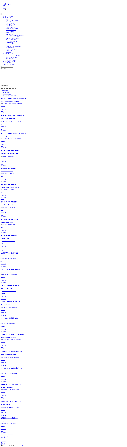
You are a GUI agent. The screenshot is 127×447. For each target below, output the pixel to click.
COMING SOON (7, 4)
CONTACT (5, 6)
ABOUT (5, 5)
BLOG (4, 8)
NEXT (11, 434)
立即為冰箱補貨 (4, 90)
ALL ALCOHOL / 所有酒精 (9, 95)
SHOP (4, 3)
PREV (2, 434)
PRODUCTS (6, 92)
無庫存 (2, 199)
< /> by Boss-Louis (23, 445)
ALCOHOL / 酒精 (7, 94)
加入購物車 (3, 113)
